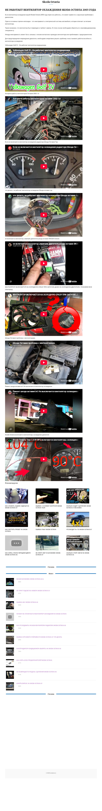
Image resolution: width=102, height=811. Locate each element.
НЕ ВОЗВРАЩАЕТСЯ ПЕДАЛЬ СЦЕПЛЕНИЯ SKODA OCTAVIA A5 (36, 672)
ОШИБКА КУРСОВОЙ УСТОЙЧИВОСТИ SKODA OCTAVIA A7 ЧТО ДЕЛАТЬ (39, 637)
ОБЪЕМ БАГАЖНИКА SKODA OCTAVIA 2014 (30, 579)
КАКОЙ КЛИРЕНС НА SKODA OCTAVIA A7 (29, 683)
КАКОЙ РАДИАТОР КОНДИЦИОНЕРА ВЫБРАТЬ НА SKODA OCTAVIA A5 (38, 648)
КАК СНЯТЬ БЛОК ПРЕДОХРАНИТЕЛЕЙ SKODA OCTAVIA (34, 660)
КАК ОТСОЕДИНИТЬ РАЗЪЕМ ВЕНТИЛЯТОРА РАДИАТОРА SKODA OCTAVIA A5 (41, 625)
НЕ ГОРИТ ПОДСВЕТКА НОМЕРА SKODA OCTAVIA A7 (33, 591)
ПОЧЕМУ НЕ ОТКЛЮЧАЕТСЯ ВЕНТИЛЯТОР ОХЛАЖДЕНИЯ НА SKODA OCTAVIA (41, 614)
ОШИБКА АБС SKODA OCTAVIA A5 (27, 602)
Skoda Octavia (51, 1)
